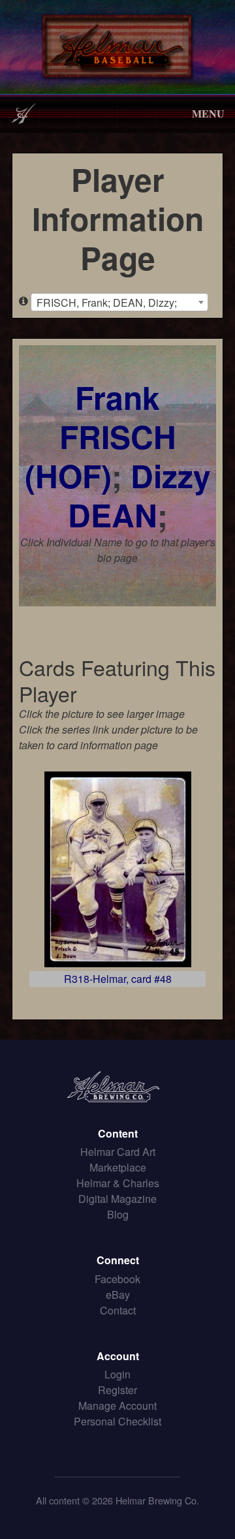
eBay (118, 1294)
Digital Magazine (117, 1198)
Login (117, 1374)
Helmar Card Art (117, 1151)
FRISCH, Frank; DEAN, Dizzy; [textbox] (107, 302)
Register (117, 1389)
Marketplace (117, 1167)
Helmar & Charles (117, 1182)
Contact (118, 1310)
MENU (208, 113)
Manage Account (117, 1405)
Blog (118, 1214)
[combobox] (119, 302)
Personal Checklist (117, 1421)
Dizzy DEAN (139, 495)
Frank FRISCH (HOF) (100, 436)
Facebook (117, 1278)
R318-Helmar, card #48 (118, 978)
